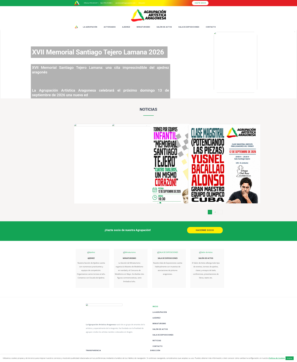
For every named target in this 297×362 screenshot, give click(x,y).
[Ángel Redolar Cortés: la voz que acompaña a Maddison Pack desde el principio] (110, 170)
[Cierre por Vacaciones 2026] (148, 175)
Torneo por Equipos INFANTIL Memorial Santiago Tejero (183, 175)
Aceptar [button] (289, 358)
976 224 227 (93, 3)
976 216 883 (107, 3)
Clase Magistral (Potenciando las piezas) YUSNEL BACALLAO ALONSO (221, 175)
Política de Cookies (277, 358)
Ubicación (141, 3)
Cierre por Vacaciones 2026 (145, 175)
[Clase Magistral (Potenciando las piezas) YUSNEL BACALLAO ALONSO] (224, 175)
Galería (227, 175)
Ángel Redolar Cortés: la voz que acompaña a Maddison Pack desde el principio (107, 170)
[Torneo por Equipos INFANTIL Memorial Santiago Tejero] (186, 175)
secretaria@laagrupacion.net (125, 3)
